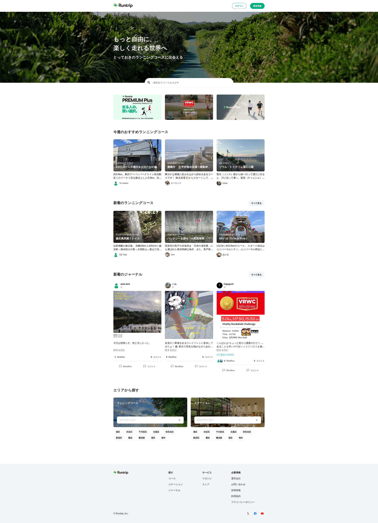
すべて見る (256, 203)
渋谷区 (129, 432)
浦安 (153, 438)
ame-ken (125, 284)
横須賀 (142, 438)
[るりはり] (221, 361)
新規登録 (257, 6)
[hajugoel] (220, 285)
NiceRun (127, 366)
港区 (118, 432)
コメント (151, 366)
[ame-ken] (116, 285)
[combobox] (150, 420)
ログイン (239, 6)
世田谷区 (170, 432)
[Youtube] (262, 513)
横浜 (130, 438)
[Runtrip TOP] (123, 5)
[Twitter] (248, 513)
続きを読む (119, 350)
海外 (163, 438)
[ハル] (168, 285)
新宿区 (119, 438)
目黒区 (156, 432)
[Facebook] (255, 513)
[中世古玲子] (218, 361)
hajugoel (228, 284)
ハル (174, 284)
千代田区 (143, 432)
